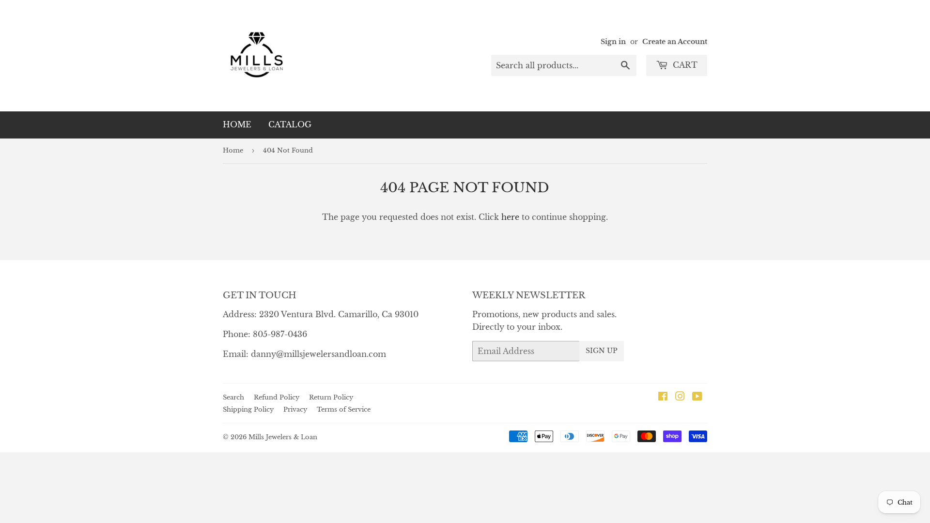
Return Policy (331, 397)
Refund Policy (276, 397)
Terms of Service (344, 409)
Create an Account (674, 42)
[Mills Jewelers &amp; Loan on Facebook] (663, 397)
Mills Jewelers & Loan (282, 437)
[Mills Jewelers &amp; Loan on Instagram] (680, 397)
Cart (684, 65)
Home (237, 124)
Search (233, 397)
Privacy (295, 409)
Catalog (289, 124)
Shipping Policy (248, 409)
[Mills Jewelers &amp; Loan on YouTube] (697, 397)
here (510, 217)
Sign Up (602, 350)
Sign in (613, 42)
